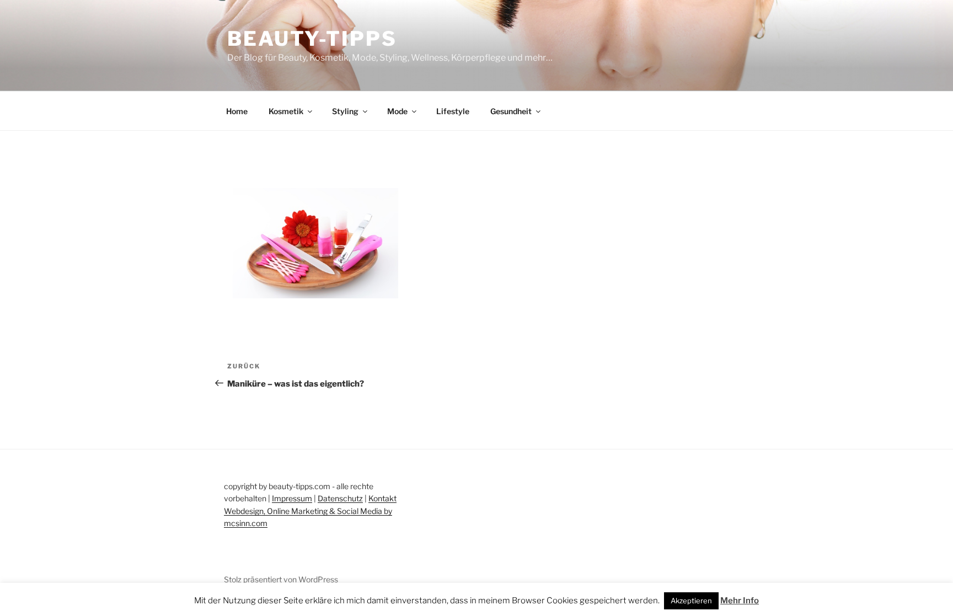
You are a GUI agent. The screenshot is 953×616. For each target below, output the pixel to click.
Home (237, 111)
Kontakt (382, 498)
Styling (345, 111)
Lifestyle (452, 111)
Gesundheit (511, 111)
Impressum (292, 498)
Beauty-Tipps (312, 38)
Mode (397, 111)
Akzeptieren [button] (691, 600)
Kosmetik (286, 111)
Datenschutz (340, 498)
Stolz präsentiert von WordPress (281, 579)
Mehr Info (739, 601)
